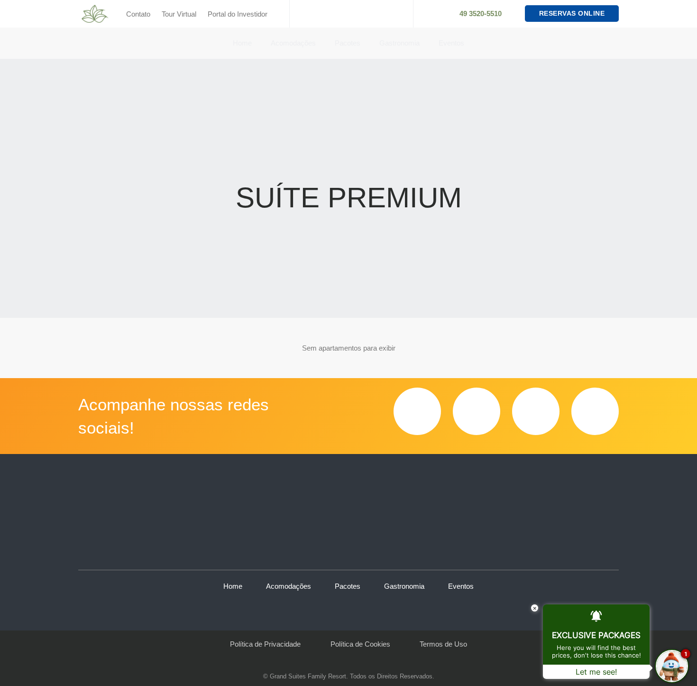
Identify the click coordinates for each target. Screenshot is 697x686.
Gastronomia (399, 43)
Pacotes (347, 43)
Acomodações (293, 43)
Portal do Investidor (237, 14)
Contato (138, 14)
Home (242, 43)
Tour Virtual (179, 14)
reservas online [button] (572, 13)
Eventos (451, 43)
